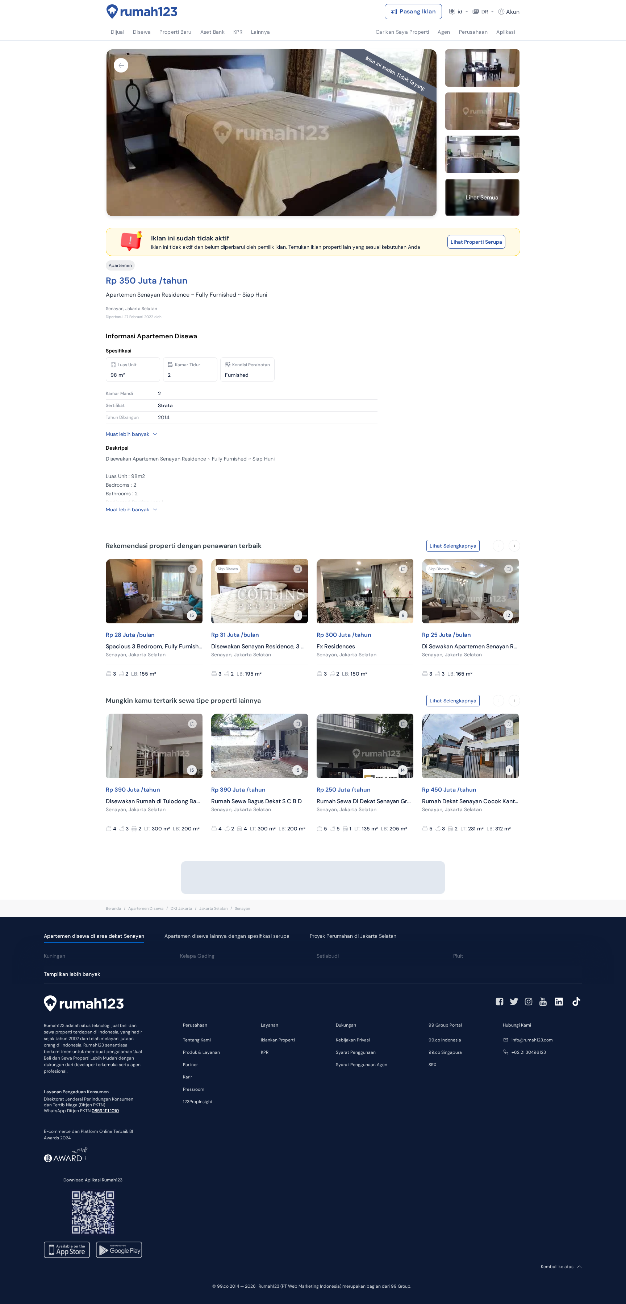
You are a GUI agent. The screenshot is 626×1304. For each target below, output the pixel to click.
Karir (187, 1077)
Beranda (113, 908)
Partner (190, 1065)
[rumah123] (84, 1004)
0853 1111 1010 (105, 1111)
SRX (432, 1065)
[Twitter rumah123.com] (514, 1001)
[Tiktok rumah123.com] (576, 1001)
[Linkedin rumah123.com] (559, 1001)
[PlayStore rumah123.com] (119, 1250)
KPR (264, 1052)
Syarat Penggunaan (356, 1052)
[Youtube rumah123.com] (543, 1001)
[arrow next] (514, 546)
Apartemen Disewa (145, 908)
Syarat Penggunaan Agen (361, 1065)
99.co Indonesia (445, 1040)
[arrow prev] (498, 546)
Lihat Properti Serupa (476, 242)
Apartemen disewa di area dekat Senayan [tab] (94, 936)
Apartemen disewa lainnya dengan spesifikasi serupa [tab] (226, 936)
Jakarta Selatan (213, 908)
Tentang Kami (197, 1040)
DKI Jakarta (181, 908)
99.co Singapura (445, 1052)
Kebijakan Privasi (353, 1040)
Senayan (242, 908)
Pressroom (193, 1089)
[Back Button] (121, 65)
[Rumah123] (142, 11)
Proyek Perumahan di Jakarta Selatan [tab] (353, 936)
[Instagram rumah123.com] (528, 1001)
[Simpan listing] (192, 569)
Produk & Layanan (201, 1052)
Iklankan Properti (278, 1040)
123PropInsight (198, 1102)
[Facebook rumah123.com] (499, 1001)
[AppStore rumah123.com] (67, 1250)
